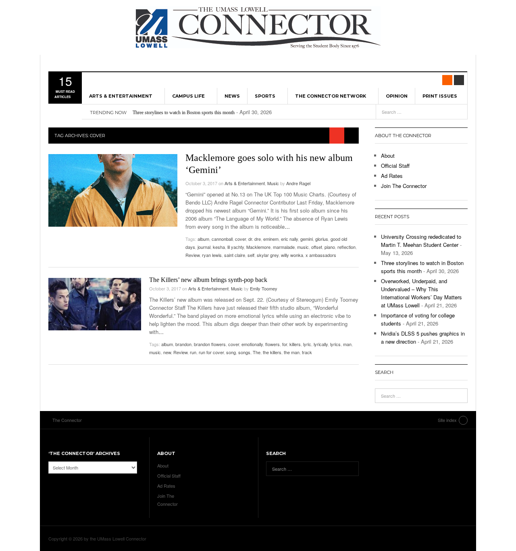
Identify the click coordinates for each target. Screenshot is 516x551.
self (251, 255)
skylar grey (268, 255)
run (193, 352)
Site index (447, 420)
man (347, 344)
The (256, 352)
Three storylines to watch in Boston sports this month (184, 112)
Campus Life (188, 96)
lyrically (321, 344)
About (388, 155)
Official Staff (395, 165)
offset (316, 247)
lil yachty (235, 247)
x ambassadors (321, 255)
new (167, 352)
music (303, 247)
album (203, 239)
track (307, 352)
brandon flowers (210, 344)
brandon (183, 344)
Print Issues (439, 96)
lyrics (335, 344)
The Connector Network (330, 96)
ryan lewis (212, 255)
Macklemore (258, 247)
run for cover (211, 352)
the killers (272, 352)
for (284, 344)
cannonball (222, 239)
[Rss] (447, 80)
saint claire (234, 255)
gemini (306, 239)
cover (240, 239)
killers (295, 344)
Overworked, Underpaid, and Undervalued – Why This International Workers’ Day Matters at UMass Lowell (421, 293)
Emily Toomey (263, 288)
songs (244, 352)
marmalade (284, 247)
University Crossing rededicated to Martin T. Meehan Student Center (421, 240)
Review (192, 255)
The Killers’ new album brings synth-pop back (208, 279)
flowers (272, 344)
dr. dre (254, 239)
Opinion (397, 96)
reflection (346, 247)
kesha (219, 247)
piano (330, 247)
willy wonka (292, 255)
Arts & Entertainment (120, 96)
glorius (321, 239)
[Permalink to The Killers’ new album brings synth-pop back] (94, 304)
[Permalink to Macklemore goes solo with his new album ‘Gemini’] (112, 190)
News (232, 96)
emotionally (252, 344)
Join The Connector (404, 186)
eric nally (289, 239)
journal (204, 247)
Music (273, 183)
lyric (307, 344)
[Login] (459, 80)
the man (292, 352)
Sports (265, 96)
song (231, 352)
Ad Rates (392, 175)
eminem (271, 239)
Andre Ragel (298, 183)
